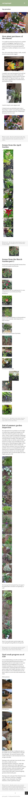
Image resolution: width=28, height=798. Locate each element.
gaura (24, 242)
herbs (14, 137)
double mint (15, 419)
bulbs (21, 136)
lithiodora (6, 788)
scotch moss (21, 788)
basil (19, 136)
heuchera (4, 787)
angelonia (13, 418)
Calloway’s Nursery (6, 76)
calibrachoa (23, 418)
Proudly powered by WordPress (14, 796)
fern (7, 786)
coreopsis (4, 137)
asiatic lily (16, 136)
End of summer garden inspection (12, 426)
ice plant (5, 420)
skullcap (19, 649)
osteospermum (8, 139)
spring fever (16, 139)
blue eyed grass (19, 647)
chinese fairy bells (14, 648)
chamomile (22, 785)
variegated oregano (12, 789)
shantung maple (22, 243)
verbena (3, 140)
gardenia (14, 786)
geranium (11, 137)
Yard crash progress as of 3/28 (13, 655)
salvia (12, 420)
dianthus (7, 137)
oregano (3, 139)
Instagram (10, 43)
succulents (4, 244)
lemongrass (21, 137)
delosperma (20, 242)
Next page (26, 793)
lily (24, 137)
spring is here (20, 139)
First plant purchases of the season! (12, 37)
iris (8, 420)
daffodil (6, 419)
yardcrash (22, 789)
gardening (18, 786)
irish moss (10, 787)
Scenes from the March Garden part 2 (12, 260)
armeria (12, 136)
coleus (24, 136)
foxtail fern (10, 786)
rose (17, 243)
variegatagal (6, 3)
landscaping (21, 787)
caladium (6, 648)
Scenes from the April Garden (11, 146)
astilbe (12, 785)
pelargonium (8, 243)
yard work (18, 789)
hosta (22, 648)
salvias (16, 649)
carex (11, 242)
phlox (12, 139)
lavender (17, 137)
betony (19, 418)
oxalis (10, 649)
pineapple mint (13, 243)
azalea (16, 418)
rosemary (13, 649)
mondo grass (11, 788)
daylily (16, 242)
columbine (4, 786)
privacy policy (4, 796)
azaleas (14, 647)
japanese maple (15, 787)
